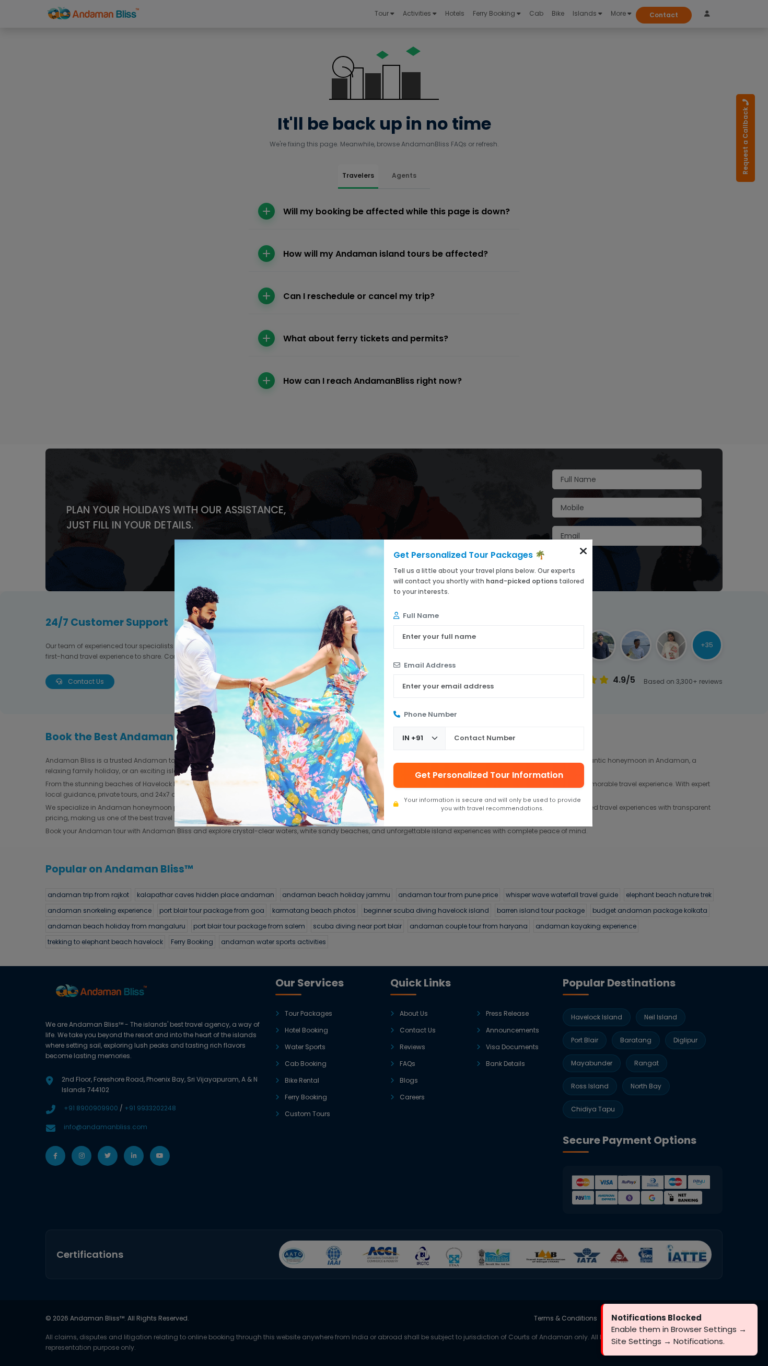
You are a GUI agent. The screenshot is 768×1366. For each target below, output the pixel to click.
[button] (583, 551)
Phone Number (429, 714)
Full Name (420, 616)
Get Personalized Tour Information (489, 775)
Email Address (429, 665)
